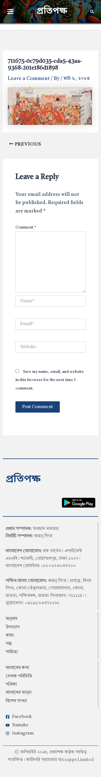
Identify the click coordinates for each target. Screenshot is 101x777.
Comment (25, 227)
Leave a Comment (29, 78)
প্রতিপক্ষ (51, 11)
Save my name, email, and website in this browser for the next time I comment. (49, 380)
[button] (10, 11)
